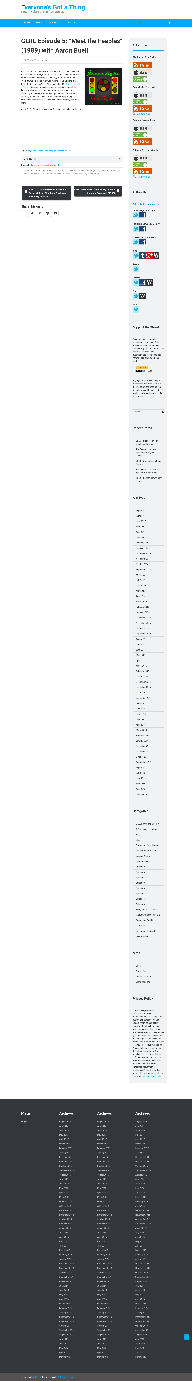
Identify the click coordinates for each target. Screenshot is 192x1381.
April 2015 (140, 660)
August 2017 (142, 510)
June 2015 (141, 650)
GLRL (96, 170)
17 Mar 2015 (33, 60)
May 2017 (140, 526)
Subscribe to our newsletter (147, 204)
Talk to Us (69, 22)
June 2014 (141, 714)
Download (54, 165)
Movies (60, 174)
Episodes (29, 170)
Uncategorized (142, 936)
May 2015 (140, 655)
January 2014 (142, 741)
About (39, 22)
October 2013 (142, 757)
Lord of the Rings (31, 174)
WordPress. (36, 1377)
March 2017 (141, 537)
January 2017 (142, 548)
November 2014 (143, 687)
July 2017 (140, 516)
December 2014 (143, 682)
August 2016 (142, 575)
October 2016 (142, 564)
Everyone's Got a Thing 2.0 (148, 915)
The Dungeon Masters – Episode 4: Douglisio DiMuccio (147, 452)
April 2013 (140, 789)
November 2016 (143, 559)
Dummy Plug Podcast (146, 850)
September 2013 (143, 762)
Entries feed (141, 971)
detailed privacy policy (152, 1076)
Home (27, 22)
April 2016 (140, 596)
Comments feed (143, 976)
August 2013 (142, 767)
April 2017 (140, 532)
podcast (82, 174)
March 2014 (141, 730)
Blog (138, 834)
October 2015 (142, 628)
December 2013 (143, 746)
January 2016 (142, 612)
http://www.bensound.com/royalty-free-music (49, 151)
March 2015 (141, 666)
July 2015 (140, 644)
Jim (46, 60)
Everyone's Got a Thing (53, 7)
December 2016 (143, 553)
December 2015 (143, 617)
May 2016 (140, 591)
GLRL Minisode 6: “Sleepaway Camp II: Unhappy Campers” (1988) (97, 191)
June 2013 (141, 778)
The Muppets (93, 174)
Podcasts (53, 22)
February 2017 (142, 542)
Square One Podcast (145, 931)
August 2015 (142, 639)
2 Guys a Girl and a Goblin (147, 824)
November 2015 (143, 623)
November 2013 (143, 751)
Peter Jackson (71, 174)
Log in (139, 966)
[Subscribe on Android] (140, 81)
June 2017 (141, 521)
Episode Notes (143, 856)
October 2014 (142, 692)
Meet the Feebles (48, 174)
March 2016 (141, 601)
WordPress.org (143, 982)
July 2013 (140, 773)
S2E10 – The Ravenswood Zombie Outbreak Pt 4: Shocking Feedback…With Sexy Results (46, 193)
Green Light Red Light (45, 170)
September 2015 (143, 634)
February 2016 (142, 607)
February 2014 (142, 735)
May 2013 (140, 783)
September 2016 (143, 569)
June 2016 (141, 585)
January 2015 (142, 676)
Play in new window (39, 165)
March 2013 (141, 794)
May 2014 (140, 719)
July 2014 (140, 708)
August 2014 (142, 703)
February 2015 (142, 671)
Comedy (89, 170)
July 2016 (140, 580)
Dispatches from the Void (147, 845)
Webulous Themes (65, 1377)
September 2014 (143, 698)
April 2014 (140, 725)
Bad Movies (79, 170)
